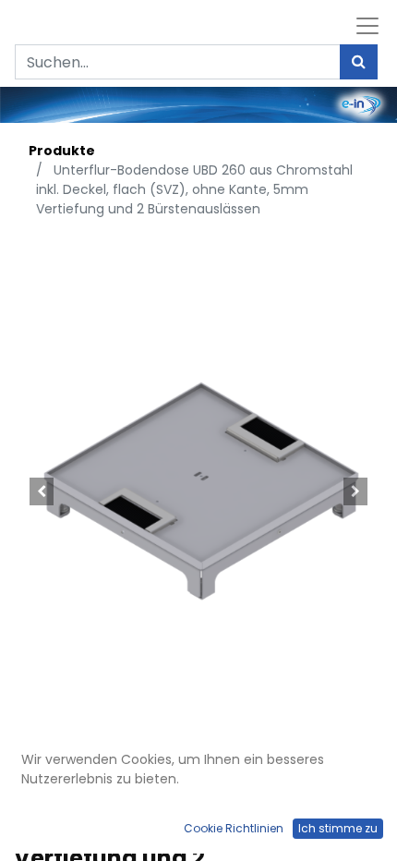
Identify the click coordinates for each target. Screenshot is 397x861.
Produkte (62, 150)
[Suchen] (359, 61)
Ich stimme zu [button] (338, 828)
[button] (41, 492)
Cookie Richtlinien (233, 828)
